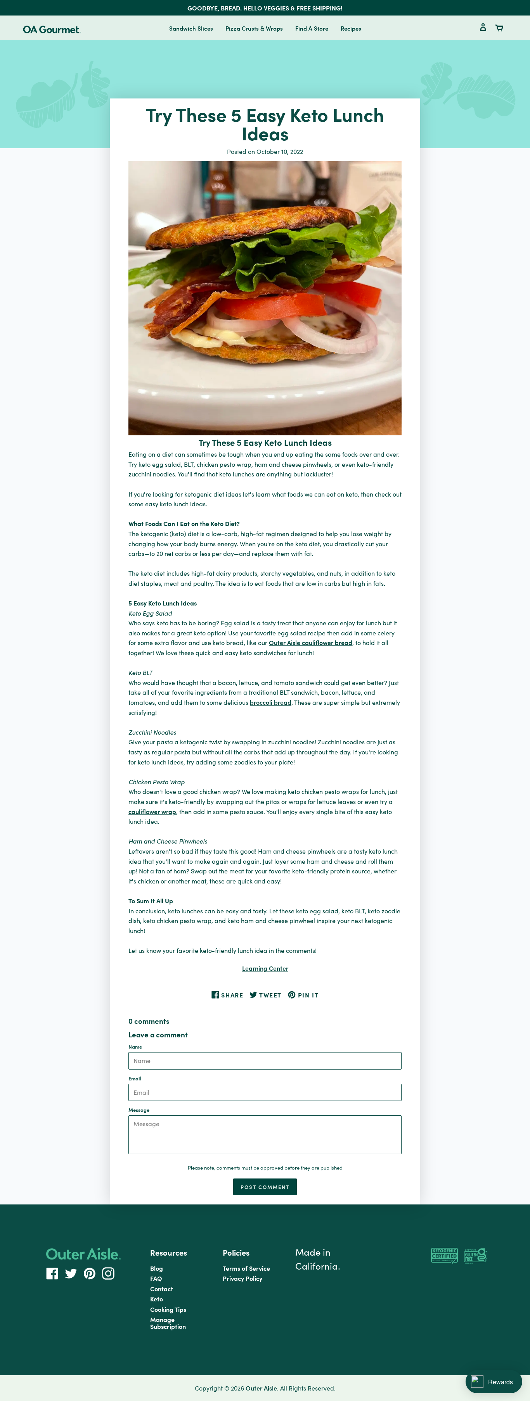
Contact (161, 1288)
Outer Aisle (261, 1388)
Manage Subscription (168, 1322)
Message (138, 1109)
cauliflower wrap (152, 811)
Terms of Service (246, 1268)
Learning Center (265, 968)
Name (135, 1046)
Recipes (351, 28)
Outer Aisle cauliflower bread (310, 642)
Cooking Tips (168, 1309)
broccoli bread (270, 702)
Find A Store (311, 28)
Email (134, 1078)
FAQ (156, 1278)
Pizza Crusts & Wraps (254, 28)
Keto (156, 1298)
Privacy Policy (242, 1278)
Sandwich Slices (191, 28)
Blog (156, 1268)
